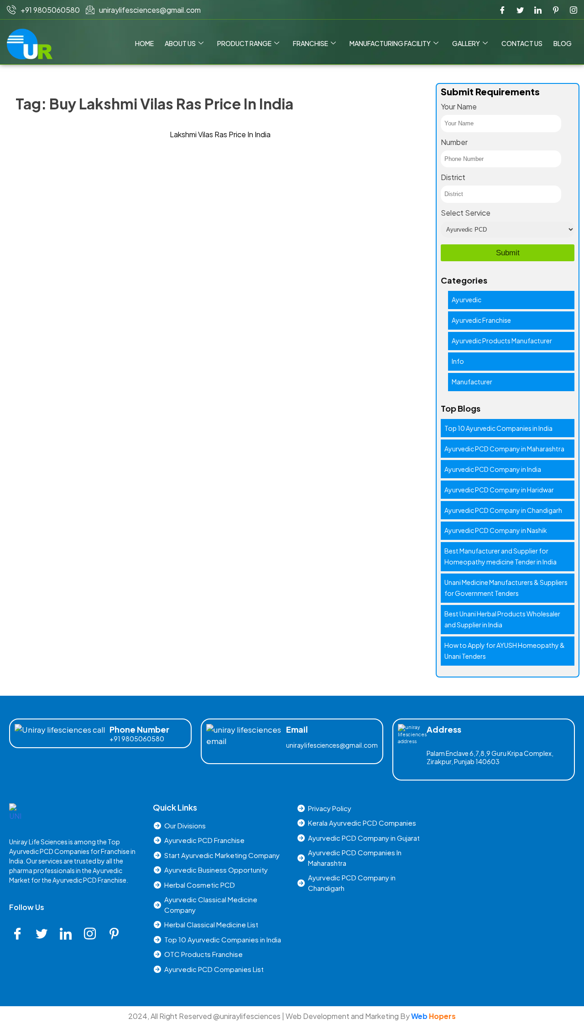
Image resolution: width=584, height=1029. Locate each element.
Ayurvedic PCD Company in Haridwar (499, 490)
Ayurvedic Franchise (481, 320)
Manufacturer (472, 381)
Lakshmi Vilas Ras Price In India (220, 134)
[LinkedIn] (538, 10)
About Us (180, 43)
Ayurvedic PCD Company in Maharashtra (504, 449)
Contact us (521, 43)
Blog (562, 43)
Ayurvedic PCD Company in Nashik (495, 530)
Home (144, 43)
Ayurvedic (466, 299)
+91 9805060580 (137, 738)
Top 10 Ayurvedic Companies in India (498, 428)
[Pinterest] (555, 10)
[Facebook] (502, 10)
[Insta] (93, 934)
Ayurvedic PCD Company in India (492, 469)
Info (458, 361)
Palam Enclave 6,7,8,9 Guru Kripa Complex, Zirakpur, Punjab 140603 (490, 757)
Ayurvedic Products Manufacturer (502, 340)
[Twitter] (520, 10)
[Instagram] (573, 10)
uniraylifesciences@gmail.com (332, 745)
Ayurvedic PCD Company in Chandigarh (503, 510)
